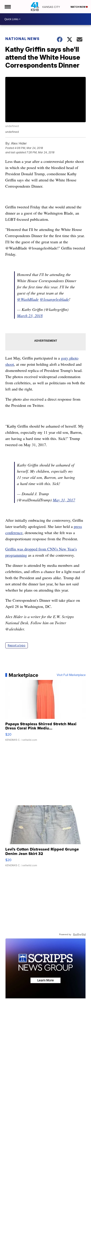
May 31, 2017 (64, 500)
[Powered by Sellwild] (79, 934)
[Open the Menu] (7, 6)
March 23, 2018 (30, 315)
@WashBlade (28, 299)
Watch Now (78, 7)
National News (22, 38)
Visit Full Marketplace (71, 675)
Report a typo (16, 645)
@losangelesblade (54, 299)
